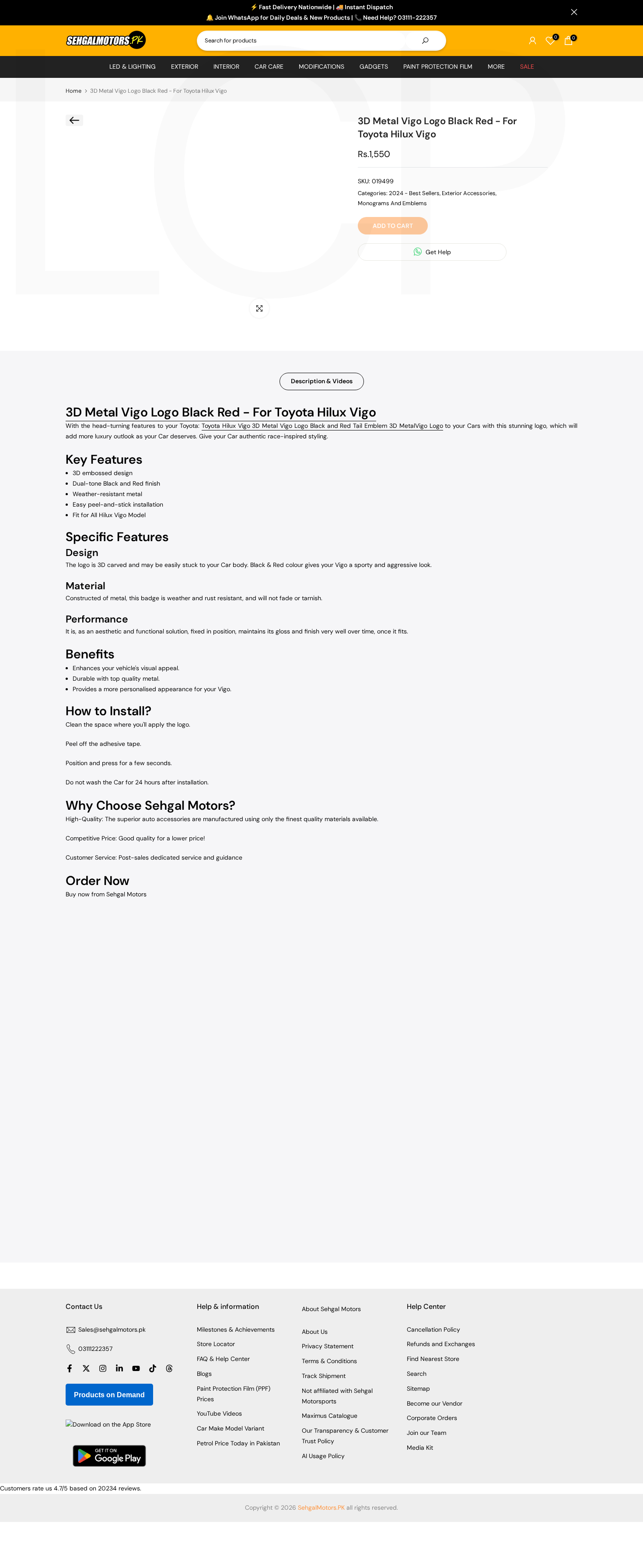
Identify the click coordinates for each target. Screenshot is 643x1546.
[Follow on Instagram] (103, 1368)
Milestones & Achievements (236, 1329)
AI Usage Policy (323, 1456)
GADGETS (374, 66)
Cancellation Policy (433, 1329)
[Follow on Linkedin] (119, 1368)
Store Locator (216, 1344)
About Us (315, 1332)
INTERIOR (226, 66)
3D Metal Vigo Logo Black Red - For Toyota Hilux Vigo (221, 412)
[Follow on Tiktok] (153, 1368)
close (69, 12)
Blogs (204, 1374)
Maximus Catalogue (329, 1416)
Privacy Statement (327, 1346)
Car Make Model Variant (230, 1428)
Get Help (437, 252)
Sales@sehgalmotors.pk (112, 1329)
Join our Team (426, 1433)
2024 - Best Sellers (414, 193)
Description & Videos (322, 381)
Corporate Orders (432, 1418)
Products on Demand (109, 1395)
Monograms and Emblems (392, 202)
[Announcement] (321, 12)
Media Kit (420, 1448)
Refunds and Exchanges (441, 1344)
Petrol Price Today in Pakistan (238, 1443)
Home (73, 91)
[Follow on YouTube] (136, 1368)
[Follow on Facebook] (69, 1368)
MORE (496, 66)
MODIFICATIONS (321, 66)
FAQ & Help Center (223, 1359)
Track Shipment (324, 1376)
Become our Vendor (434, 1403)
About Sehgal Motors (331, 1309)
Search (416, 1374)
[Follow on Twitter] (86, 1368)
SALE (527, 66)
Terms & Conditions (329, 1361)
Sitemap (418, 1388)
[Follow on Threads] (169, 1368)
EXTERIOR (184, 66)
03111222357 (95, 1349)
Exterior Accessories (469, 193)
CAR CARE (269, 66)
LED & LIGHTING (132, 66)
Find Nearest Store (433, 1359)
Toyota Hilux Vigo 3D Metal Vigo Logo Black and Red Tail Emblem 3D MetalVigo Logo (322, 426)
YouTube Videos (219, 1413)
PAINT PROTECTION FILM (437, 66)
